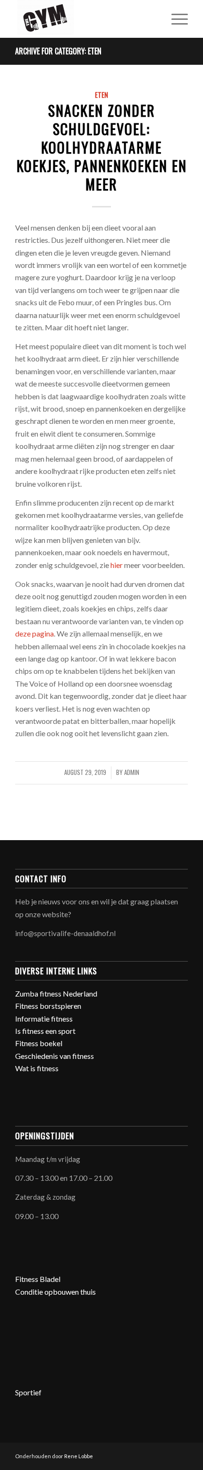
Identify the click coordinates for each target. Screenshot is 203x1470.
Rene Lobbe (78, 1456)
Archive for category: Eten (58, 51)
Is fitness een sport (45, 1030)
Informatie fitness (44, 1018)
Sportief (28, 1392)
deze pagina (34, 633)
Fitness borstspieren (48, 1005)
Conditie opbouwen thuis (55, 1291)
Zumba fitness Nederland (56, 993)
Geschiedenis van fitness (54, 1055)
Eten (101, 95)
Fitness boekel (38, 1043)
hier (116, 564)
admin (131, 772)
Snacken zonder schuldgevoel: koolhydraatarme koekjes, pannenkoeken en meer (102, 147)
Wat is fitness (37, 1068)
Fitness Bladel (37, 1278)
